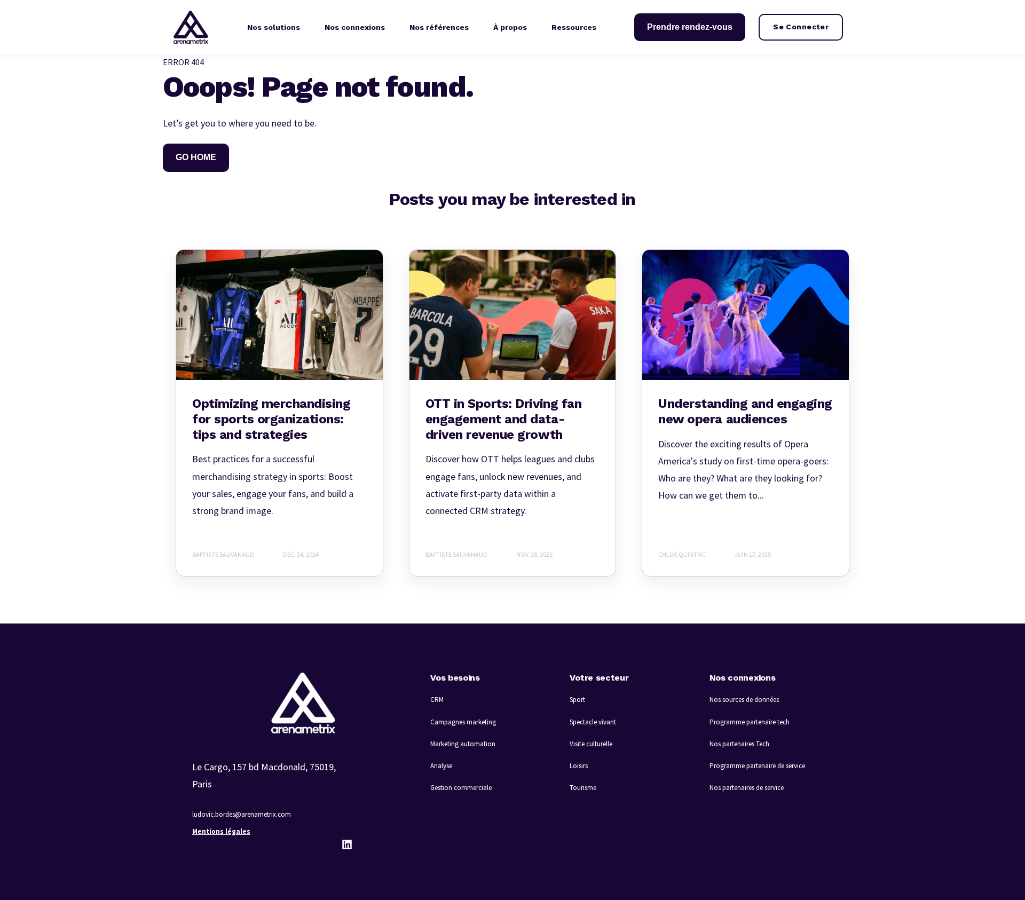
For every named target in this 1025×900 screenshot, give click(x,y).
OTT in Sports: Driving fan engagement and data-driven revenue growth (503, 419)
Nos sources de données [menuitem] (744, 699)
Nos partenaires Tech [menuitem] (739, 743)
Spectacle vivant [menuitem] (593, 722)
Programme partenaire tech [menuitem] (749, 722)
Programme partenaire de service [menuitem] (757, 765)
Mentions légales (221, 831)
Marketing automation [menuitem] (462, 743)
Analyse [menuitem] (441, 765)
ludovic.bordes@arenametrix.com (241, 814)
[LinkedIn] (347, 844)
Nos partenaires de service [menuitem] (746, 787)
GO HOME (196, 157)
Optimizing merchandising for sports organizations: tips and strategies (271, 419)
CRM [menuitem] (437, 699)
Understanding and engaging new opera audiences (745, 411)
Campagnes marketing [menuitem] (463, 722)
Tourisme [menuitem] (583, 787)
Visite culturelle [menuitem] (591, 743)
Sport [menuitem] (577, 699)
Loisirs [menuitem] (579, 765)
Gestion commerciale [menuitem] (461, 787)
